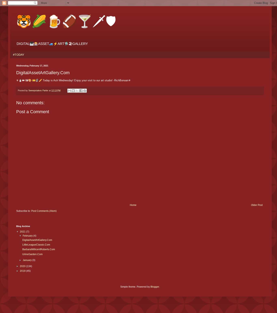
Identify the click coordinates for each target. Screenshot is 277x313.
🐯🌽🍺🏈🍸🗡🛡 (66, 21)
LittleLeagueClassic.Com (36, 244)
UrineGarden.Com (32, 254)
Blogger (154, 286)
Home (133, 205)
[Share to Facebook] (81, 91)
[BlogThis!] (73, 91)
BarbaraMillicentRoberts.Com (38, 249)
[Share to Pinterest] (85, 91)
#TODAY (18, 54)
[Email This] (69, 91)
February (28, 235)
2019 (23, 271)
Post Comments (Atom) (44, 211)
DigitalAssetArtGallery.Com (37, 240)
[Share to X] (77, 91)
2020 (23, 266)
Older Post (257, 205)
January (27, 260)
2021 (23, 231)
